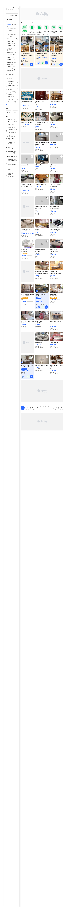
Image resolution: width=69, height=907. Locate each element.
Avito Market (31, 23)
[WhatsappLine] (28, 64)
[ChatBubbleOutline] (24, 64)
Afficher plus (9, 104)
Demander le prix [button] (28, 233)
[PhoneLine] (31, 64)
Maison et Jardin (12, 22)
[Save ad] (32, 38)
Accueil (24, 23)
